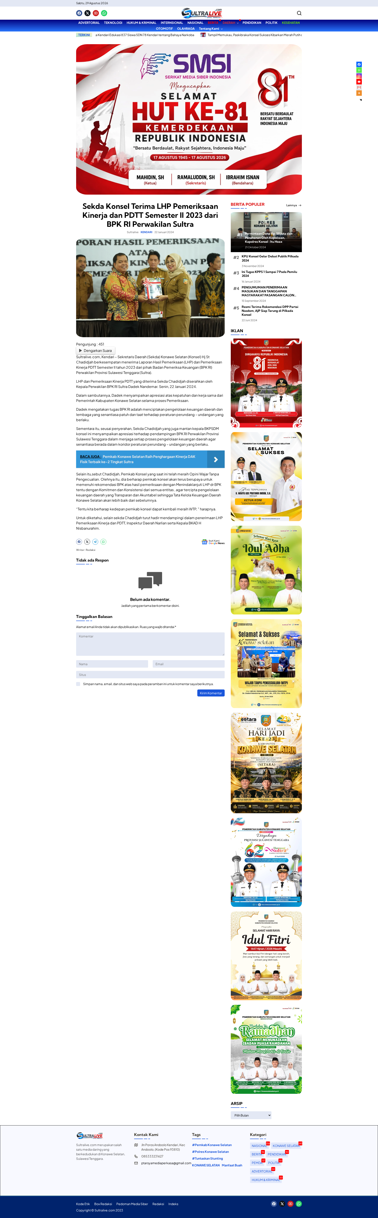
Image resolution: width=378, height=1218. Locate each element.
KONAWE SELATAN (206, 1165)
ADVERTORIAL (263, 1170)
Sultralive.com (88, 356)
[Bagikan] (299, 13)
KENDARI (146, 232)
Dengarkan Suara (98, 350)
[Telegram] (95, 542)
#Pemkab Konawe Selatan (212, 1145)
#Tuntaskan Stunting (207, 1158)
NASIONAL (260, 1145)
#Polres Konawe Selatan (210, 1151)
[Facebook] (79, 13)
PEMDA (258, 1162)
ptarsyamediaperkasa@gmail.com (166, 1163)
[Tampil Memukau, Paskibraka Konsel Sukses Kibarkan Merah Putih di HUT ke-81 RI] (149, 34)
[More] (359, 93)
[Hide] (361, 100)
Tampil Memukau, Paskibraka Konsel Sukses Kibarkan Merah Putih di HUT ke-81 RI (211, 35)
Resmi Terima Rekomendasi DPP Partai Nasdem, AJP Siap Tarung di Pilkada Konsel (270, 311)
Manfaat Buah (232, 1165)
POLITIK (274, 1162)
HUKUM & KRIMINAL (267, 1179)
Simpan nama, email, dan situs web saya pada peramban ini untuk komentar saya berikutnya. (148, 684)
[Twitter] (87, 13)
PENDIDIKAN (278, 1153)
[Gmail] (359, 87)
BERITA (258, 1153)
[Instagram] (359, 76)
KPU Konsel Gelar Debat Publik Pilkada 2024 (270, 258)
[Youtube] (96, 13)
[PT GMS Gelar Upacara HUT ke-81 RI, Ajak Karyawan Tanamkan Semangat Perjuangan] (277, 34)
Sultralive (132, 232)
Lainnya (291, 205)
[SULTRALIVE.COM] (202, 13)
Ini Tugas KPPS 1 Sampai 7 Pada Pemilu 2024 (269, 274)
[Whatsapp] (104, 13)
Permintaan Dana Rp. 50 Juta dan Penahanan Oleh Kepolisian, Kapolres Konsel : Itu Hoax (268, 237)
